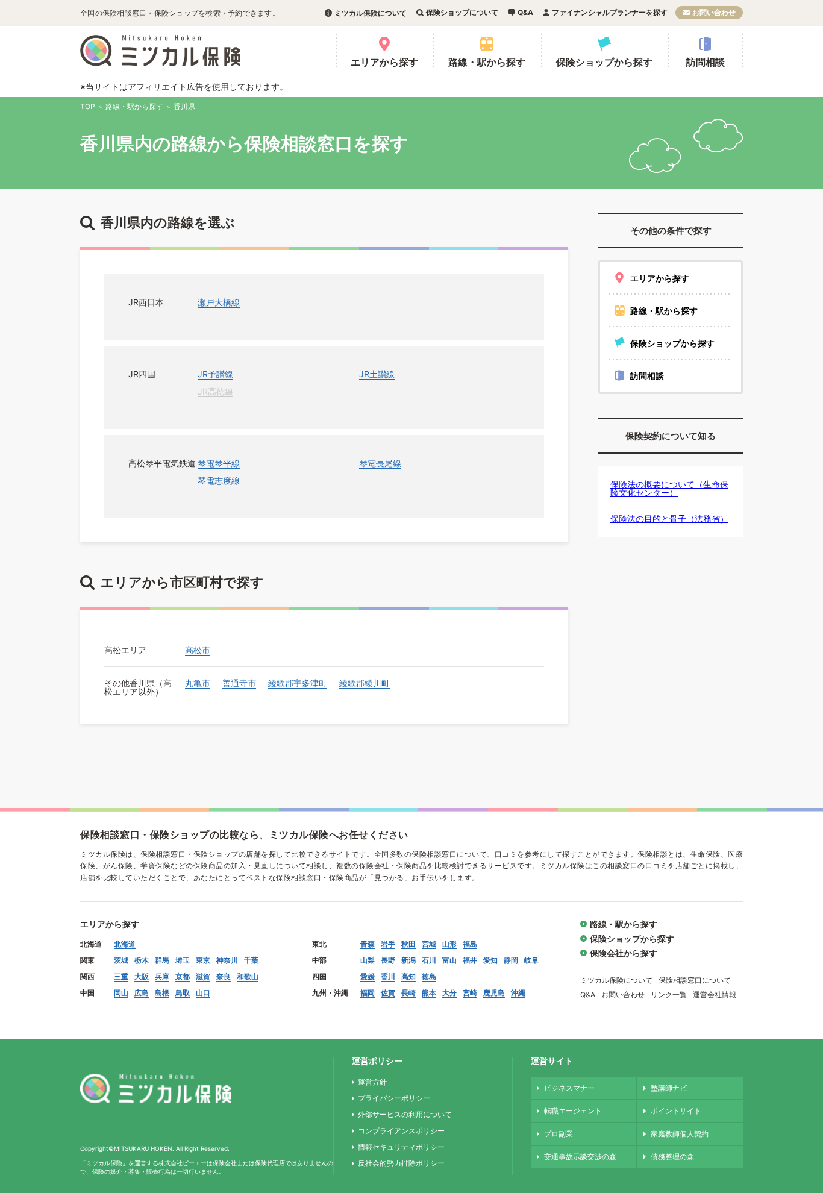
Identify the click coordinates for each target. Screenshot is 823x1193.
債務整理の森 (672, 1156)
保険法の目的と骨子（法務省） (669, 518)
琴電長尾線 (380, 463)
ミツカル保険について (370, 12)
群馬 (162, 960)
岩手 (388, 943)
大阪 (141, 976)
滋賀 (203, 976)
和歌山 (247, 976)
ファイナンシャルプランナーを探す (610, 12)
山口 (203, 992)
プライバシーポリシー (394, 1098)
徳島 (429, 976)
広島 (141, 992)
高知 (408, 976)
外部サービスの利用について (405, 1114)
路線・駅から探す (486, 62)
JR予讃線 (215, 374)
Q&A (525, 12)
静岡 (511, 960)
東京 (203, 960)
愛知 (490, 960)
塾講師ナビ (669, 1087)
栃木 (141, 960)
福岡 (367, 992)
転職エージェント (573, 1110)
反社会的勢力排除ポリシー (401, 1163)
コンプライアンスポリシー (401, 1130)
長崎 (408, 992)
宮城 (429, 943)
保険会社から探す (623, 953)
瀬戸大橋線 (219, 302)
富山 (449, 960)
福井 (470, 960)
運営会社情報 (714, 994)
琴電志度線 (219, 480)
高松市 (197, 650)
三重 (121, 976)
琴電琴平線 (219, 463)
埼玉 (182, 960)
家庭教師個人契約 (680, 1133)
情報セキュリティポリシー (401, 1146)
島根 (162, 992)
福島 (470, 943)
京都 (182, 976)
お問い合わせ (714, 12)
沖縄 (518, 992)
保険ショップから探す (604, 62)
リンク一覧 (669, 994)
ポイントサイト (676, 1110)
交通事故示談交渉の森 (580, 1156)
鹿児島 (494, 992)
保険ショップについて (462, 12)
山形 (449, 943)
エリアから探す (384, 62)
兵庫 (162, 976)
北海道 (125, 943)
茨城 (121, 960)
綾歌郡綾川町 (364, 683)
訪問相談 (705, 62)
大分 (449, 992)
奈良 (223, 976)
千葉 (251, 960)
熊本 (429, 992)
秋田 (408, 943)
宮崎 (470, 992)
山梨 (367, 960)
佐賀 (388, 992)
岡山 (121, 992)
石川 (429, 960)
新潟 (408, 960)
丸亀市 (197, 683)
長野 (388, 960)
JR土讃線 (377, 374)
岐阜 (531, 960)
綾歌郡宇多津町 (297, 683)
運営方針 (372, 1081)
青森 (367, 943)
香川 (388, 976)
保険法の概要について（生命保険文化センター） (669, 488)
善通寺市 (239, 683)
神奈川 (227, 960)
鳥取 (182, 992)
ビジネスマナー (569, 1087)
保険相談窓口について (695, 980)
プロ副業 (558, 1133)
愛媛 (367, 976)
